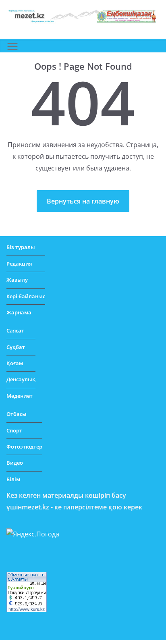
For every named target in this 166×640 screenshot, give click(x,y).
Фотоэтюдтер (24, 446)
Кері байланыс (25, 296)
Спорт (14, 430)
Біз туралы (20, 247)
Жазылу (17, 279)
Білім (13, 479)
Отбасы (16, 414)
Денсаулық (20, 379)
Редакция (19, 263)
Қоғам (14, 363)
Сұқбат (15, 347)
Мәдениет (19, 395)
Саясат (15, 330)
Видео (14, 462)
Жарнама (18, 312)
